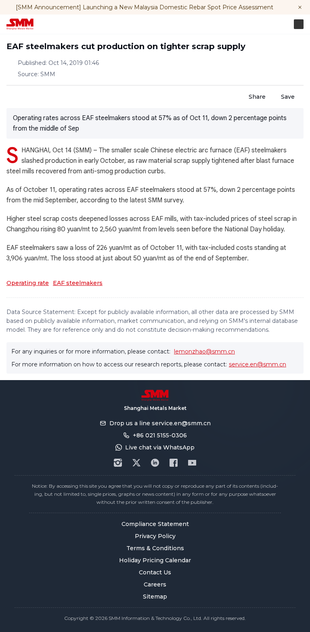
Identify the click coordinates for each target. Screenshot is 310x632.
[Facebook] (174, 463)
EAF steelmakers (78, 283)
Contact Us (155, 572)
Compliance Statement (155, 524)
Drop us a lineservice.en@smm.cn (160, 423)
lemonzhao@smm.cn (204, 351)
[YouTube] (192, 463)
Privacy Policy (155, 536)
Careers (155, 584)
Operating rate (27, 283)
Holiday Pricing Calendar (155, 560)
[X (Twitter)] (136, 463)
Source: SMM (36, 74)
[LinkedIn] (155, 463)
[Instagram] (118, 463)
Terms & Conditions (155, 548)
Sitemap (155, 596)
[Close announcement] (300, 7)
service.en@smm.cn (257, 364)
